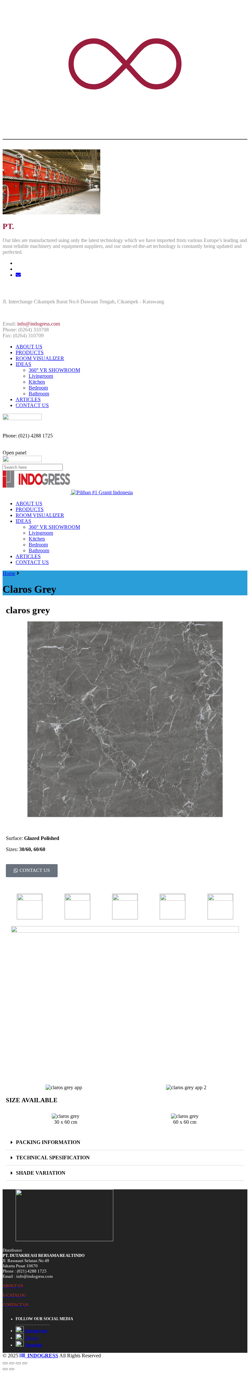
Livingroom (41, 376)
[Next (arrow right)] (11, 1369)
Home (9, 573)
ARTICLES (28, 399)
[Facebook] (18, 269)
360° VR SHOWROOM (54, 370)
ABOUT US (29, 346)
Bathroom (39, 393)
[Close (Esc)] (5, 1363)
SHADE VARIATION (40, 1173)
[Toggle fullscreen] (18, 1363)
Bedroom (38, 387)
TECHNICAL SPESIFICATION (53, 1157)
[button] (125, 1142)
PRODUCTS (30, 352)
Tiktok (31, 1337)
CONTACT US (32, 405)
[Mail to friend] (18, 275)
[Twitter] (18, 263)
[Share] (11, 1363)
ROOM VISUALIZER (40, 358)
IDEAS (23, 364)
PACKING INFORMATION (48, 1142)
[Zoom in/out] (24, 1363)
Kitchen (37, 382)
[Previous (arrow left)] (5, 1369)
